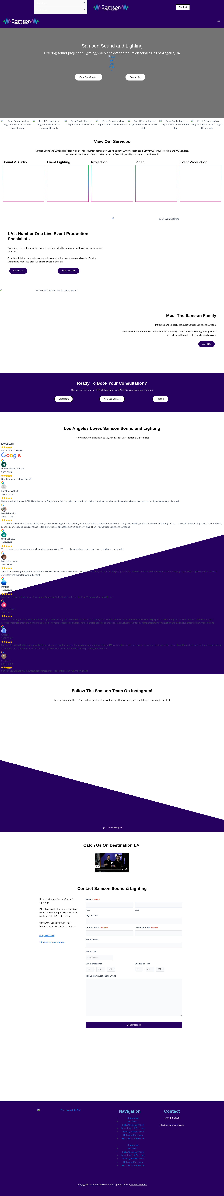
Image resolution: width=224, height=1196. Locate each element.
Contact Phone (146, 927)
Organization (92, 915)
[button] (183, 7)
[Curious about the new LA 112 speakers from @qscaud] (185, 798)
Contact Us (132, 1118)
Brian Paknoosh (139, 1184)
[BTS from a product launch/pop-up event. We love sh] (38, 803)
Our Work (133, 1121)
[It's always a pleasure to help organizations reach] (185, 763)
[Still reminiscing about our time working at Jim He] (185, 723)
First (88, 910)
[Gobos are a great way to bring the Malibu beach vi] (136, 756)
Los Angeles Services (133, 1125)
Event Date (91, 952)
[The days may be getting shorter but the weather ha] (87, 723)
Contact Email (96, 927)
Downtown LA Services (133, 1128)
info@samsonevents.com (51, 942)
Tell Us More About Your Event (101, 976)
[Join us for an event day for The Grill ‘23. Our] (136, 714)
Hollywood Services (133, 1135)
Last (137, 910)
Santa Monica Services (133, 1138)
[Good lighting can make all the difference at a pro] (38, 758)
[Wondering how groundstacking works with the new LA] (87, 754)
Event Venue (92, 940)
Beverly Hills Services (133, 1132)
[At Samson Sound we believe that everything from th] (87, 804)
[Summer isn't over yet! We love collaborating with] (136, 801)
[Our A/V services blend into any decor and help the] (38, 719)
